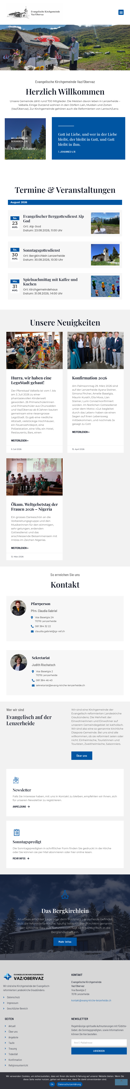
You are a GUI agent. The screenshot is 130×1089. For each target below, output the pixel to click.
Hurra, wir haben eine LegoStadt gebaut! (31, 380)
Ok (52, 1084)
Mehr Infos (19, 858)
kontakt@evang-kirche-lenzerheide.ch (91, 1000)
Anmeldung (19, 806)
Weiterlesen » (19, 440)
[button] (121, 12)
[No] (121, 1082)
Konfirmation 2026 (89, 377)
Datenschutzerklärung (69, 1084)
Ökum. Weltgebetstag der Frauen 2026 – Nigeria (34, 507)
